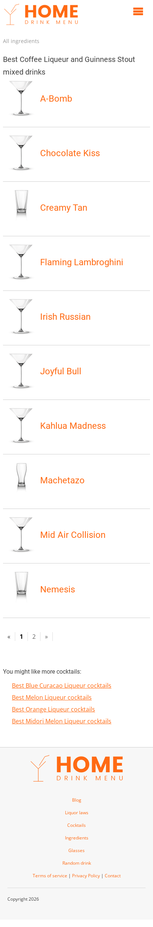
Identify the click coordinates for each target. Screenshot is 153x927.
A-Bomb (56, 98)
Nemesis (57, 589)
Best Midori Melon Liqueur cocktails (61, 721)
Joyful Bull (60, 371)
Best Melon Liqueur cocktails (52, 697)
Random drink (76, 863)
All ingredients (21, 41)
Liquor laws (76, 812)
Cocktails (76, 825)
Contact (113, 875)
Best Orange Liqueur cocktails (53, 709)
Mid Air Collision (72, 535)
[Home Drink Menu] (41, 27)
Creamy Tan (63, 208)
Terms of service (50, 875)
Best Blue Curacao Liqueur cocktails (61, 685)
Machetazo (62, 480)
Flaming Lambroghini (81, 262)
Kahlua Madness (73, 426)
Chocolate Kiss (70, 153)
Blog (76, 800)
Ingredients (76, 838)
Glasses (76, 850)
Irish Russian (65, 317)
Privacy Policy (86, 875)
